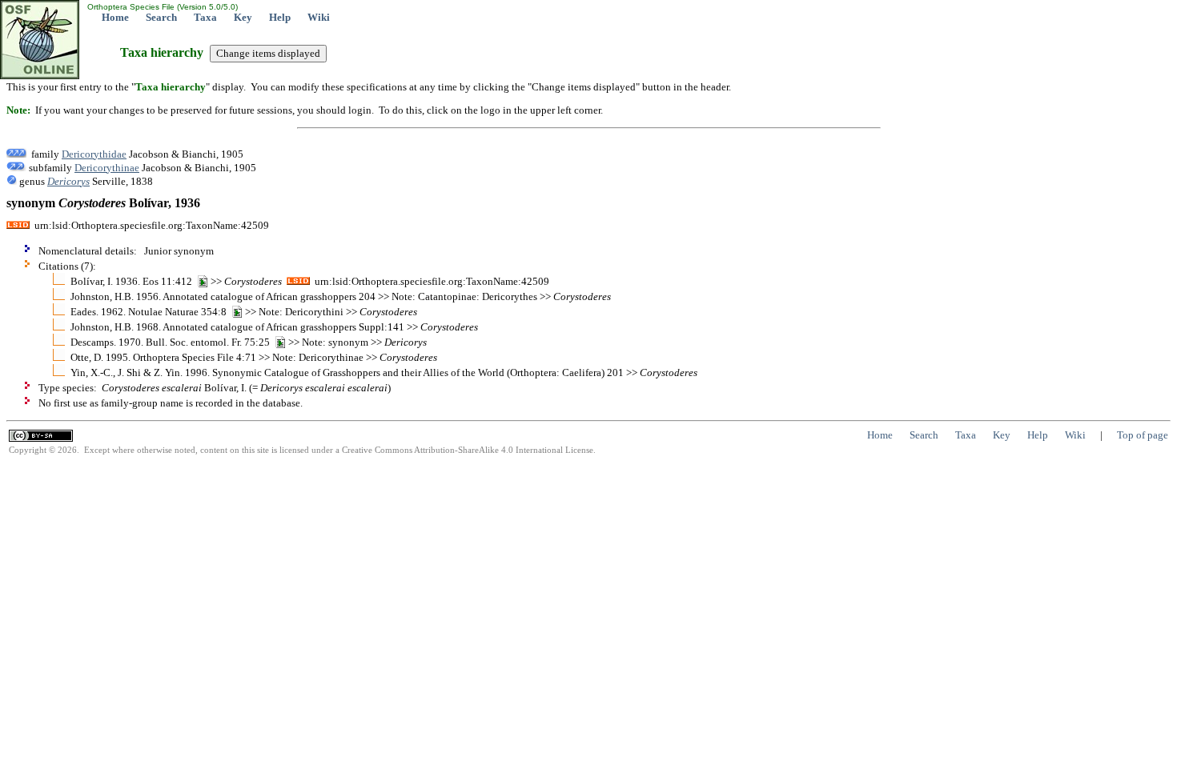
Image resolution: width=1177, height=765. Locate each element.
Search (161, 17)
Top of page (1142, 435)
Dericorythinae (106, 168)
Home (115, 17)
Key (243, 17)
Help (280, 17)
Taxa (205, 17)
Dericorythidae (94, 154)
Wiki (318, 17)
